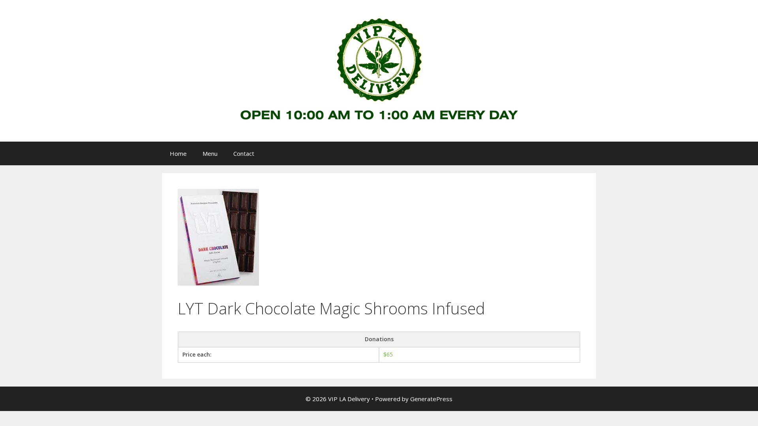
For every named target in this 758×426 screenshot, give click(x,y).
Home (178, 153)
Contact (243, 153)
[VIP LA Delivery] (379, 70)
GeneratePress (431, 399)
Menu (210, 153)
